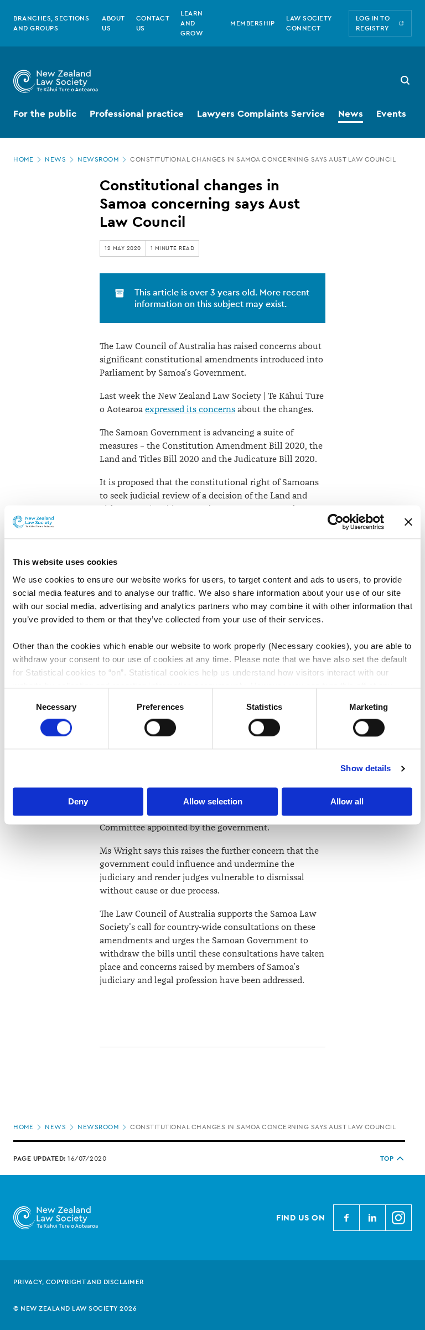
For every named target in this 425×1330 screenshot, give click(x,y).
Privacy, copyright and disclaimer (78, 1281)
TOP (387, 1158)
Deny (78, 802)
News (55, 159)
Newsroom (97, 159)
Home (23, 159)
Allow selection (212, 802)
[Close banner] (408, 522)
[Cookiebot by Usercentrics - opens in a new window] (335, 521)
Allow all (347, 802)
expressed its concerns (190, 409)
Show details (365, 768)
